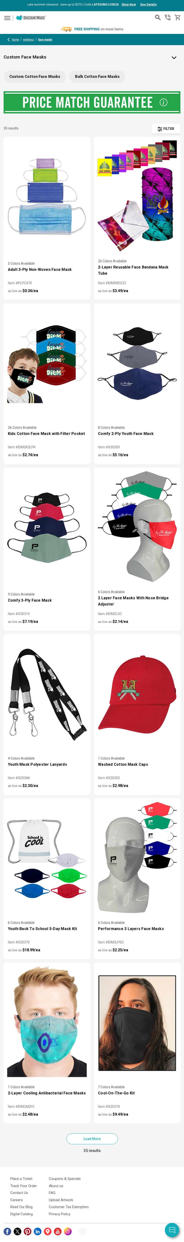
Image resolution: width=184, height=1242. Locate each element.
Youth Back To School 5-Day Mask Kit (42, 928)
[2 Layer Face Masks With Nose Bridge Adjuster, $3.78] (137, 528)
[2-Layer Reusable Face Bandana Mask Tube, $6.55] (137, 197)
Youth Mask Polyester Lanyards (37, 764)
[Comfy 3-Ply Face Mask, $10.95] (47, 528)
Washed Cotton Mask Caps (123, 764)
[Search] (157, 17)
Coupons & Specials (65, 1179)
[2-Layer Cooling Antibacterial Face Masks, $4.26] (47, 1023)
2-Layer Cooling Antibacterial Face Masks (47, 1093)
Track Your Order (23, 1186)
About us (56, 1186)
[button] (165, 129)
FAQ (52, 1193)
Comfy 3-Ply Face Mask (30, 600)
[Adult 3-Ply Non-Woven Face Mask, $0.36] (47, 197)
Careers (16, 1200)
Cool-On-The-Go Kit (116, 1093)
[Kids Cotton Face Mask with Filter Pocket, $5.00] (47, 363)
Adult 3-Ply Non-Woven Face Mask (40, 269)
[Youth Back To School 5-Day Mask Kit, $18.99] (47, 858)
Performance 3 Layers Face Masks (131, 928)
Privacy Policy (59, 1214)
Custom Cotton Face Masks (34, 76)
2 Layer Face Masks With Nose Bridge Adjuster (133, 601)
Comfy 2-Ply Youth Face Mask (126, 433)
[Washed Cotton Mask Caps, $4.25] (137, 694)
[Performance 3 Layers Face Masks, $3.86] (137, 858)
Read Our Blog (21, 1207)
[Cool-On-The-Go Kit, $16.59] (137, 1023)
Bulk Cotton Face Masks (97, 76)
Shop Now (128, 4)
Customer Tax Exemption (69, 1207)
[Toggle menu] (6, 17)
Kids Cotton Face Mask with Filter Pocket (46, 433)
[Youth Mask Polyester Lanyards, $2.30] (47, 694)
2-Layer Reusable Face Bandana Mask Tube (133, 270)
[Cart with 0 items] (177, 17)
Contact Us (19, 1193)
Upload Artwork (61, 1200)
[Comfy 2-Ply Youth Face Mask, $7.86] (137, 363)
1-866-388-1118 (167, 17)
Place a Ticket (21, 1179)
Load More (92, 1139)
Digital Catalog (21, 1214)
